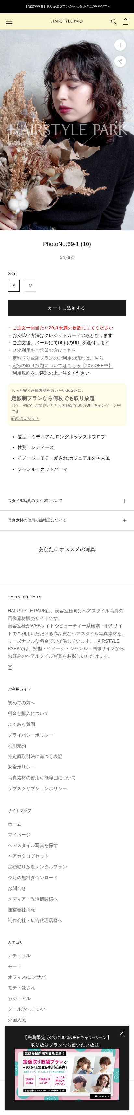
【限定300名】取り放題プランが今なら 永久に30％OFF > (67, 6)
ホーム (14, 824)
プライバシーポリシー (30, 734)
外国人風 (17, 1019)
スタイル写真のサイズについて (35, 500)
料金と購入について (28, 713)
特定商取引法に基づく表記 (35, 756)
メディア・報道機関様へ (33, 899)
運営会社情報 (21, 909)
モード (14, 966)
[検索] (114, 21)
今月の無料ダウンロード (33, 877)
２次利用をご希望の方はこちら (44, 350)
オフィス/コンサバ (27, 977)
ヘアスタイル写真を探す (33, 845)
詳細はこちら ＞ (25, 418)
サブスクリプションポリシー (37, 788)
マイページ (19, 834)
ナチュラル (19, 955)
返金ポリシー (21, 767)
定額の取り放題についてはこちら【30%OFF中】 (62, 365)
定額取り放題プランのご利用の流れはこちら (57, 358)
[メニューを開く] (9, 21)
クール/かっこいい (27, 1009)
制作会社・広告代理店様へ (35, 920)
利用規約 (21, 373)
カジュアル (19, 998)
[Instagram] (10, 667)
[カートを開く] (125, 21)
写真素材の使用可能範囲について (37, 520)
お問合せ (17, 888)
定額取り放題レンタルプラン (37, 866)
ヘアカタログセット (28, 856)
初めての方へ (21, 702)
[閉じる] (121, 1033)
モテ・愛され (21, 987)
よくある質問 (21, 724)
